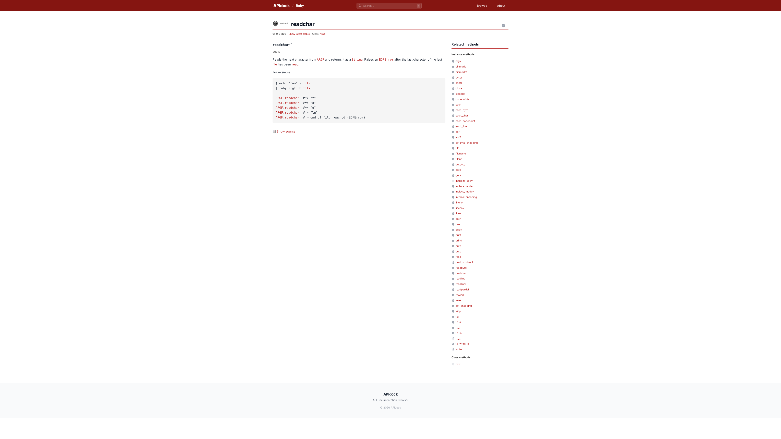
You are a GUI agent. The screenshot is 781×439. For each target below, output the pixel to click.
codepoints (462, 99)
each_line (461, 126)
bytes (459, 77)
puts (458, 251)
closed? (460, 93)
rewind (460, 295)
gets (458, 175)
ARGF (323, 33)
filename (461, 153)
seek (458, 300)
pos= (459, 229)
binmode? (461, 72)
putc (458, 246)
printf (459, 240)
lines (458, 213)
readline (460, 278)
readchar (292, 98)
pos (458, 224)
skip (458, 311)
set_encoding (464, 305)
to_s (458, 338)
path (458, 218)
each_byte (462, 110)
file (275, 64)
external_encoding (467, 142)
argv (458, 61)
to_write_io (462, 343)
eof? (458, 137)
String (357, 59)
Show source (286, 131)
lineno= (460, 208)
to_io (459, 333)
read (295, 64)
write (459, 349)
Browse (482, 5)
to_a (458, 322)
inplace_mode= (465, 191)
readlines (461, 284)
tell (457, 316)
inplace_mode (464, 186)
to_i (458, 327)
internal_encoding (466, 197)
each (458, 104)
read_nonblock (465, 262)
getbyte (460, 164)
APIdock (281, 5)
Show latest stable (299, 33)
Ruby (300, 5)
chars (459, 82)
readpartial (462, 289)
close (459, 88)
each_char (462, 115)
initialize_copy (464, 180)
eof (458, 131)
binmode (461, 66)
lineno (459, 202)
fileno (459, 159)
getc (458, 169)
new (458, 364)
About (501, 5)
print (458, 235)
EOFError (386, 59)
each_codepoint (465, 121)
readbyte (461, 267)
